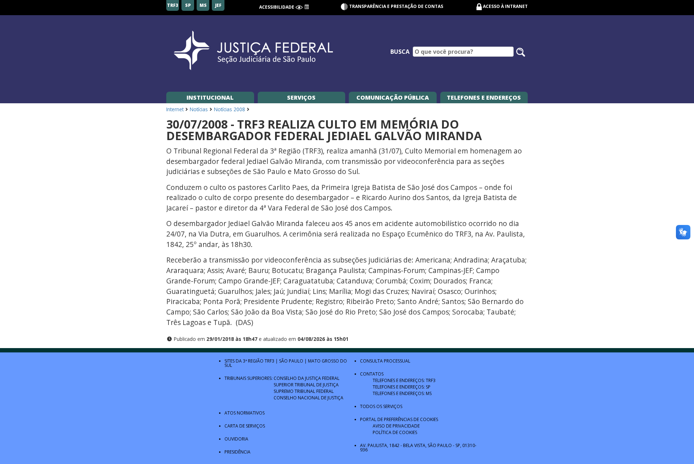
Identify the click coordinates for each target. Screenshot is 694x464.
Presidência (237, 452)
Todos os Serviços (381, 406)
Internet (175, 109)
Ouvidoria (236, 439)
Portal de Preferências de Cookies (399, 419)
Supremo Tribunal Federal (304, 391)
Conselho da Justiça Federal (306, 378)
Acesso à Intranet (505, 6)
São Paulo (291, 361)
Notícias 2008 (229, 109)
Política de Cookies (395, 432)
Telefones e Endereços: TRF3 (404, 380)
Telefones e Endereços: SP (401, 387)
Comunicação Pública (392, 97)
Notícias (199, 109)
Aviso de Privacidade (396, 426)
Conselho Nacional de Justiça (308, 398)
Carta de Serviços (244, 426)
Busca (400, 52)
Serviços (301, 97)
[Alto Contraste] (299, 7)
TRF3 (269, 361)
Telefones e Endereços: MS (402, 393)
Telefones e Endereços (484, 97)
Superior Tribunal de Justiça (306, 385)
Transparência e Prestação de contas (395, 6)
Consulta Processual (385, 361)
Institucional (210, 97)
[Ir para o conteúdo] (306, 7)
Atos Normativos (244, 413)
